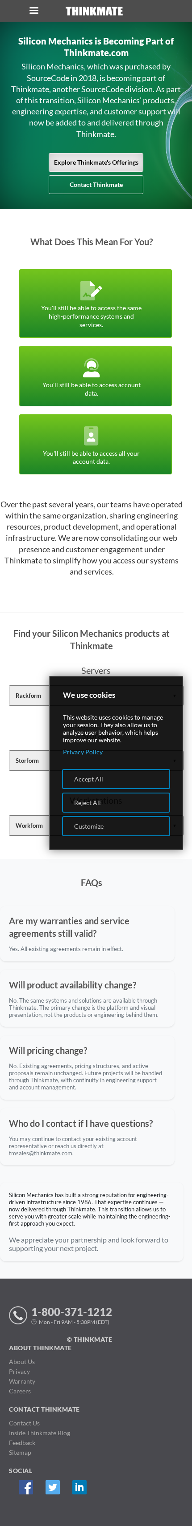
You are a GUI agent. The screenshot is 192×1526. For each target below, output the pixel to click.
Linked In (79, 1487)
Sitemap (20, 1452)
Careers (20, 1391)
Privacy (19, 1371)
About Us (22, 1361)
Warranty (22, 1381)
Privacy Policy (83, 752)
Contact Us (24, 1423)
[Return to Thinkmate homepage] (94, 11)
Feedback (22, 1442)
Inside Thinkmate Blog (39, 1433)
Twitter (52, 1487)
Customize (89, 826)
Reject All (87, 802)
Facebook (25, 1487)
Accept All (88, 779)
